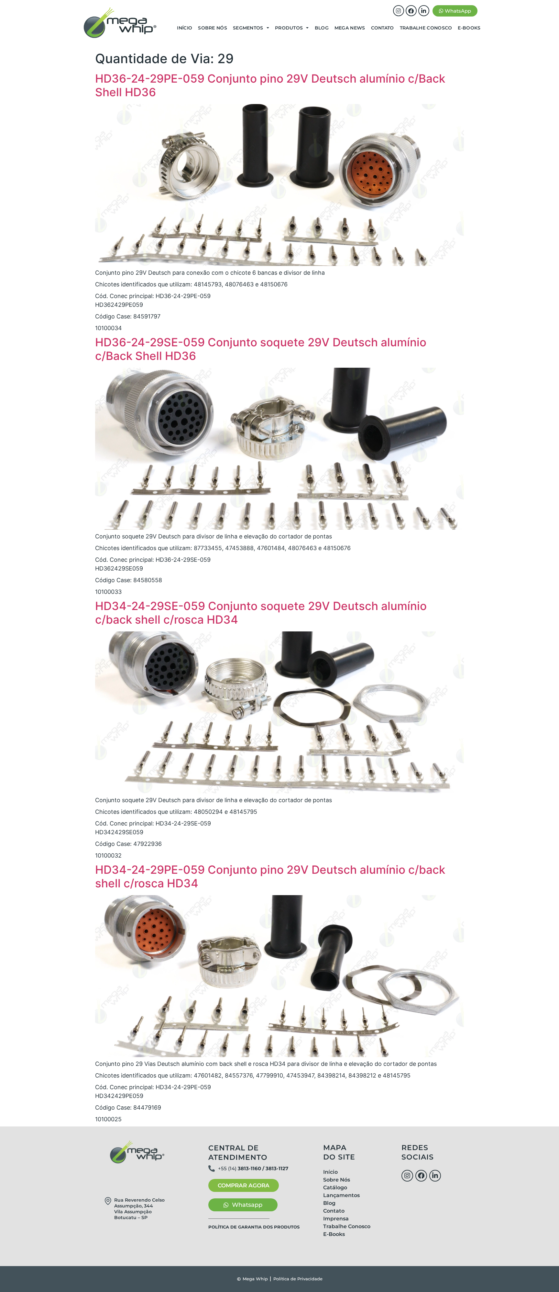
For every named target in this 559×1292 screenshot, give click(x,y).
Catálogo (335, 1187)
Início (184, 28)
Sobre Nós (212, 28)
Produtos (289, 28)
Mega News (349, 28)
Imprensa (336, 1219)
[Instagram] (398, 10)
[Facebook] (411, 10)
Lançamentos (341, 1195)
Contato (382, 28)
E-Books (469, 28)
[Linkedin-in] (423, 10)
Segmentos (248, 28)
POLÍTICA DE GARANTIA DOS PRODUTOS (254, 1226)
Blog (322, 28)
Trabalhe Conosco (426, 28)
